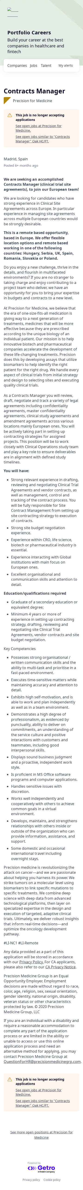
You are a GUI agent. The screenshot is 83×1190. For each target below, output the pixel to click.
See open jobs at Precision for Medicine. (39, 128)
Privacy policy (31, 1180)
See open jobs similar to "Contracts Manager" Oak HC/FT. (43, 138)
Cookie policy (52, 1180)
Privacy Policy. (31, 961)
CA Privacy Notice (60, 966)
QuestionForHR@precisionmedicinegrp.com (42, 1061)
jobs (33, 65)
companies (17, 65)
